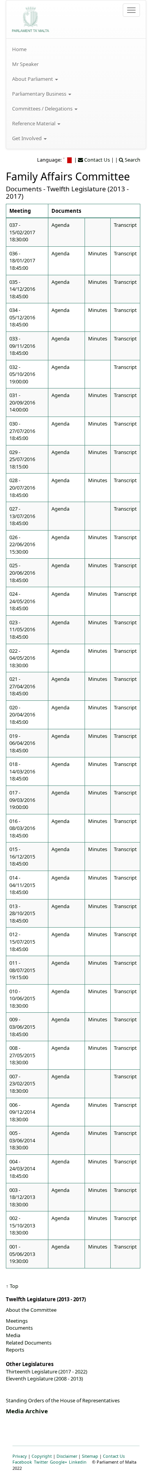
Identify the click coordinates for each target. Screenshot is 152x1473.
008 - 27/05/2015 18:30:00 (22, 1055)
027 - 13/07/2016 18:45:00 (22, 516)
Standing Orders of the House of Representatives (63, 1400)
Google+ (58, 1462)
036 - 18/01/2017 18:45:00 (22, 260)
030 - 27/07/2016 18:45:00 (22, 431)
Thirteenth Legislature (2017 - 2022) (46, 1371)
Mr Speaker (25, 64)
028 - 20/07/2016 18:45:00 (22, 487)
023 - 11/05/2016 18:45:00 (22, 629)
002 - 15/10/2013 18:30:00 (22, 1225)
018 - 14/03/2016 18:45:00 (22, 771)
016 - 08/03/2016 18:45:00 (22, 828)
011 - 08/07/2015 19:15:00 (22, 970)
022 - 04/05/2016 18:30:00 (22, 658)
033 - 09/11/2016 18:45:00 (22, 345)
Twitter (41, 1462)
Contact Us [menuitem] (96, 159)
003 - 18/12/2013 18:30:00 (22, 1197)
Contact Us (114, 1456)
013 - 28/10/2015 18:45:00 (22, 913)
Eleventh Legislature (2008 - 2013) (44, 1378)
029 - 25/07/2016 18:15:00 (22, 459)
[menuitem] (76, 49)
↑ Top (12, 1286)
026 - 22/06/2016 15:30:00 (22, 544)
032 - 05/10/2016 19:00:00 (22, 374)
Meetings (17, 1320)
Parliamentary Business (39, 93)
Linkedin (78, 1462)
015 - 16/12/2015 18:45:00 (22, 856)
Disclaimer (67, 1456)
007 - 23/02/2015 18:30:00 (22, 1083)
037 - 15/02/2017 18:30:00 (22, 232)
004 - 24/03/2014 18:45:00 (22, 1168)
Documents (19, 1327)
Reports (15, 1349)
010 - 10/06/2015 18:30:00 (22, 998)
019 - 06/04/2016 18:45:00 (22, 743)
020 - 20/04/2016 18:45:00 (22, 714)
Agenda (60, 224)
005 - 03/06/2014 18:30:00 (22, 1140)
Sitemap (90, 1456)
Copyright (42, 1456)
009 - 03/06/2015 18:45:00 (22, 1026)
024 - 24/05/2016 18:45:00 (22, 601)
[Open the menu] (131, 10)
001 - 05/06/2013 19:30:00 (22, 1254)
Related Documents (28, 1342)
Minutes (97, 253)
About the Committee (31, 1309)
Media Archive (27, 1411)
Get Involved (27, 138)
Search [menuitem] (132, 159)
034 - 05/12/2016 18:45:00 (22, 317)
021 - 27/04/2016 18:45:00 (22, 686)
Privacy (19, 1456)
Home (19, 49)
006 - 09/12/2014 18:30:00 (22, 1112)
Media (13, 1335)
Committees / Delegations (43, 108)
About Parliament (33, 78)
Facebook (22, 1462)
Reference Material (34, 123)
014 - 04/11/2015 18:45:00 (22, 885)
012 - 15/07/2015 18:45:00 (22, 941)
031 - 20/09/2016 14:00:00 (22, 402)
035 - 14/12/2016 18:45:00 (22, 289)
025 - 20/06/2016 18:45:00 (22, 572)
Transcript (125, 224)
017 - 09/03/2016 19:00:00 (22, 799)
